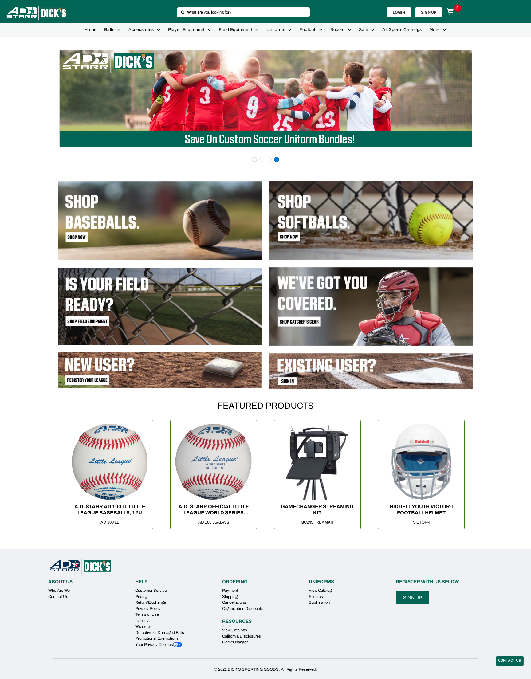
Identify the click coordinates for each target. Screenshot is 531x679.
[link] (91, 30)
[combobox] (241, 12)
